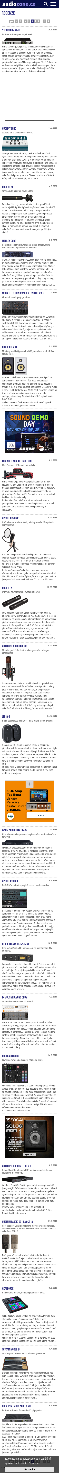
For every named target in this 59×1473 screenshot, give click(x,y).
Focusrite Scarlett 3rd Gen (17, 460)
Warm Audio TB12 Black (14, 829)
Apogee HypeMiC (10, 517)
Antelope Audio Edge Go (14, 645)
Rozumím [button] (29, 1469)
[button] (11, 21)
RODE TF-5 (7, 587)
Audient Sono (9, 128)
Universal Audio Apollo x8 (16, 1406)
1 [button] (20, 21)
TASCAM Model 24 (11, 1349)
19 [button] (44, 21)
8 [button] (38, 21)
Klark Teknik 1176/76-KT (15, 943)
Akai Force (7, 1288)
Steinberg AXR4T (11, 30)
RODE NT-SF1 (8, 186)
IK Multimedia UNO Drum (15, 997)
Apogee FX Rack (10, 880)
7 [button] (35, 21)
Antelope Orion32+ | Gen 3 (16, 1165)
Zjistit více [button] (34, 1463)
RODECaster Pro (10, 1055)
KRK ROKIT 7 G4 (9, 346)
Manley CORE (9, 240)
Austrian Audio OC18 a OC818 (17, 1221)
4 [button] (25, 21)
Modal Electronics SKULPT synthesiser (23, 292)
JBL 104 (6, 716)
